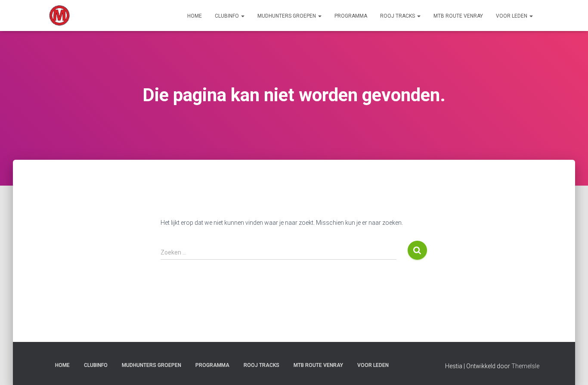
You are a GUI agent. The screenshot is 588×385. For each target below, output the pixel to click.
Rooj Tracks (398, 16)
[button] (242, 16)
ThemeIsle (525, 366)
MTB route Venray (458, 16)
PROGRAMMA (350, 16)
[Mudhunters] (59, 15)
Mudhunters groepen (287, 16)
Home (194, 16)
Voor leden (512, 16)
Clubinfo (227, 16)
